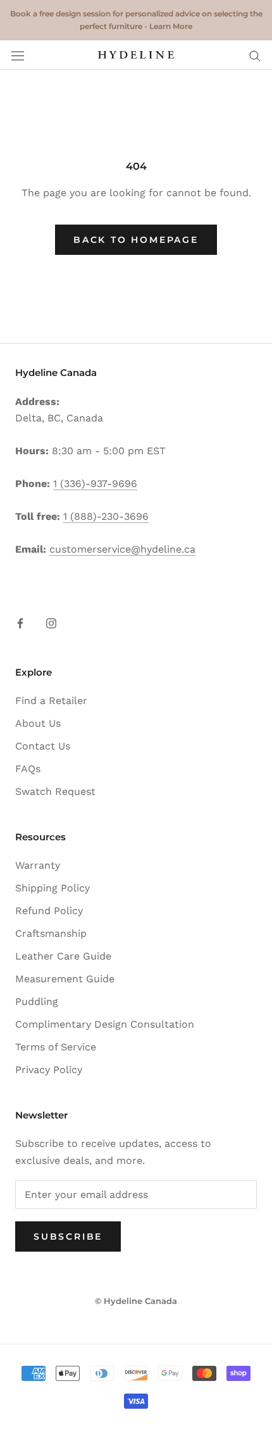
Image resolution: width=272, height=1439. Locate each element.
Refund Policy (49, 911)
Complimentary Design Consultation (104, 1024)
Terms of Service (55, 1047)
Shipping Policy (52, 888)
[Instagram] (51, 622)
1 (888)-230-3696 (106, 516)
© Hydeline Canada (136, 1301)
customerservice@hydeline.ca (122, 549)
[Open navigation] (17, 55)
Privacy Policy (48, 1070)
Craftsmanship (51, 933)
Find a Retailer (51, 701)
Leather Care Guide (63, 956)
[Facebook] (20, 622)
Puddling (36, 1001)
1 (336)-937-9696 (95, 484)
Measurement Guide (64, 979)
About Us (38, 723)
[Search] (255, 55)
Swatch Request (55, 791)
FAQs (27, 769)
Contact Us (42, 746)
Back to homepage (136, 239)
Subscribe (68, 1236)
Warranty (37, 865)
